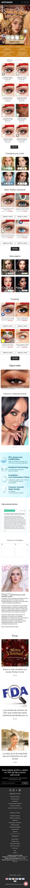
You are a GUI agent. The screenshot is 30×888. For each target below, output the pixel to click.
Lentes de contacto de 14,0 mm (15, 808)
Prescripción (15, 801)
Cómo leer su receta (14, 845)
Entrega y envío (15, 841)
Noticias (15, 852)
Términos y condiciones (15, 818)
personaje (15, 831)
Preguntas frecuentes (15, 815)
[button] (27, 550)
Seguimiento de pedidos (15, 827)
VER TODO (14, 147)
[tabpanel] (15, 25)
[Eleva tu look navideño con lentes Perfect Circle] (15, 652)
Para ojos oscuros (15, 799)
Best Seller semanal (14, 796)
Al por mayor (15, 848)
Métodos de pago (15, 824)
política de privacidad (15, 843)
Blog (15, 850)
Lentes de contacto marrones (15, 803)
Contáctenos (15, 820)
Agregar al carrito (8, 216)
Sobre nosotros (15, 839)
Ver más (15, 675)
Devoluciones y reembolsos (15, 822)
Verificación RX (15, 829)
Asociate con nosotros (15, 833)
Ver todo (15, 248)
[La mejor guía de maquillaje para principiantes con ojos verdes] (15, 737)
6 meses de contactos (15, 805)
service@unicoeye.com (22, 856)
